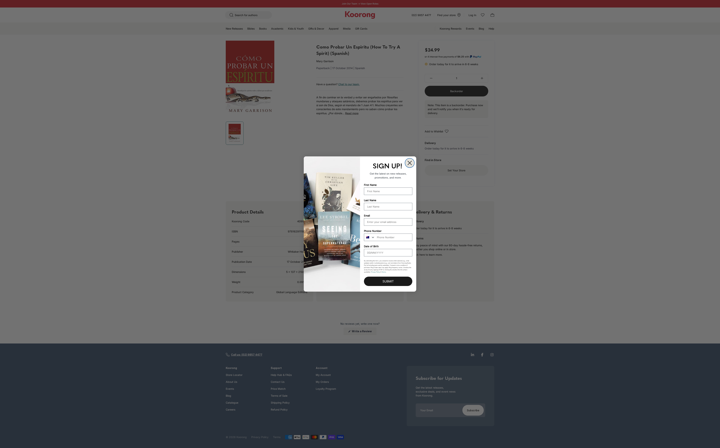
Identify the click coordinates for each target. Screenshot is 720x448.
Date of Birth (371, 246)
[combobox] (369, 237)
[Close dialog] (409, 163)
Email (367, 215)
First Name (370, 184)
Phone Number (373, 230)
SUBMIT (388, 281)
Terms (384, 272)
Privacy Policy (375, 272)
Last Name (370, 200)
